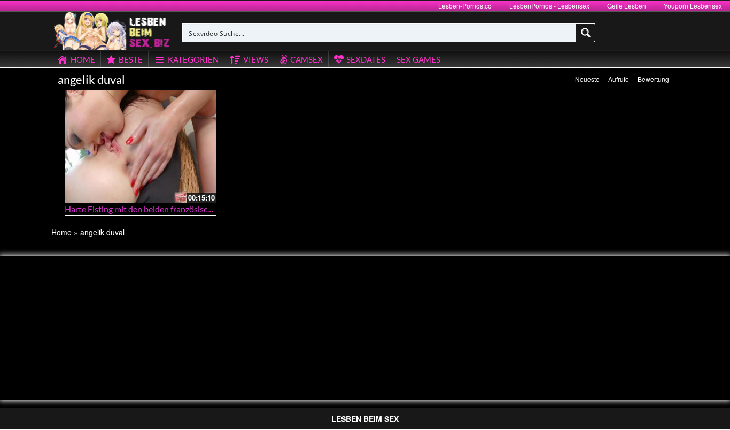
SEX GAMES (418, 59)
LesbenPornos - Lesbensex (549, 5)
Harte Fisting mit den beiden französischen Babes (155, 209)
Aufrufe (618, 78)
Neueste (587, 78)
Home (61, 232)
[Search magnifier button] (586, 33)
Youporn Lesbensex (693, 5)
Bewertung (653, 78)
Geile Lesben (626, 5)
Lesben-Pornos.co (465, 5)
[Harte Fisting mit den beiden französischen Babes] (140, 146)
